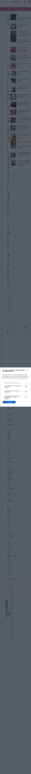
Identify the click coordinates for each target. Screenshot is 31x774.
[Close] (28, 370)
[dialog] (15, 387)
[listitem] (15, 383)
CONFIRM (9, 402)
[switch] (25, 386)
